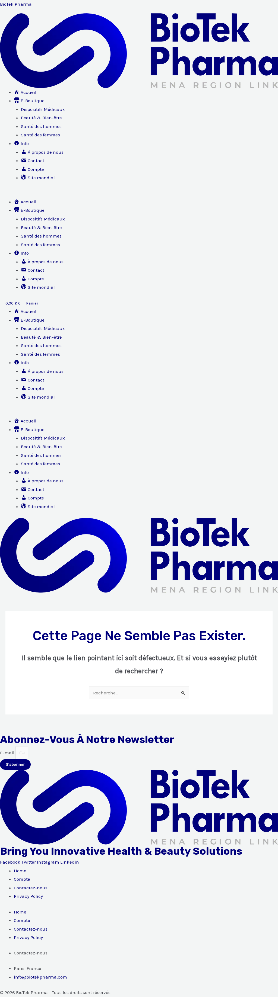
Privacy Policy (28, 896)
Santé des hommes (41, 126)
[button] (139, 193)
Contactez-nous (31, 887)
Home (20, 870)
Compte (22, 879)
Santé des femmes (40, 134)
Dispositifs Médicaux (43, 109)
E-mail (7, 752)
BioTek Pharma (16, 4)
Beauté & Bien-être (41, 117)
